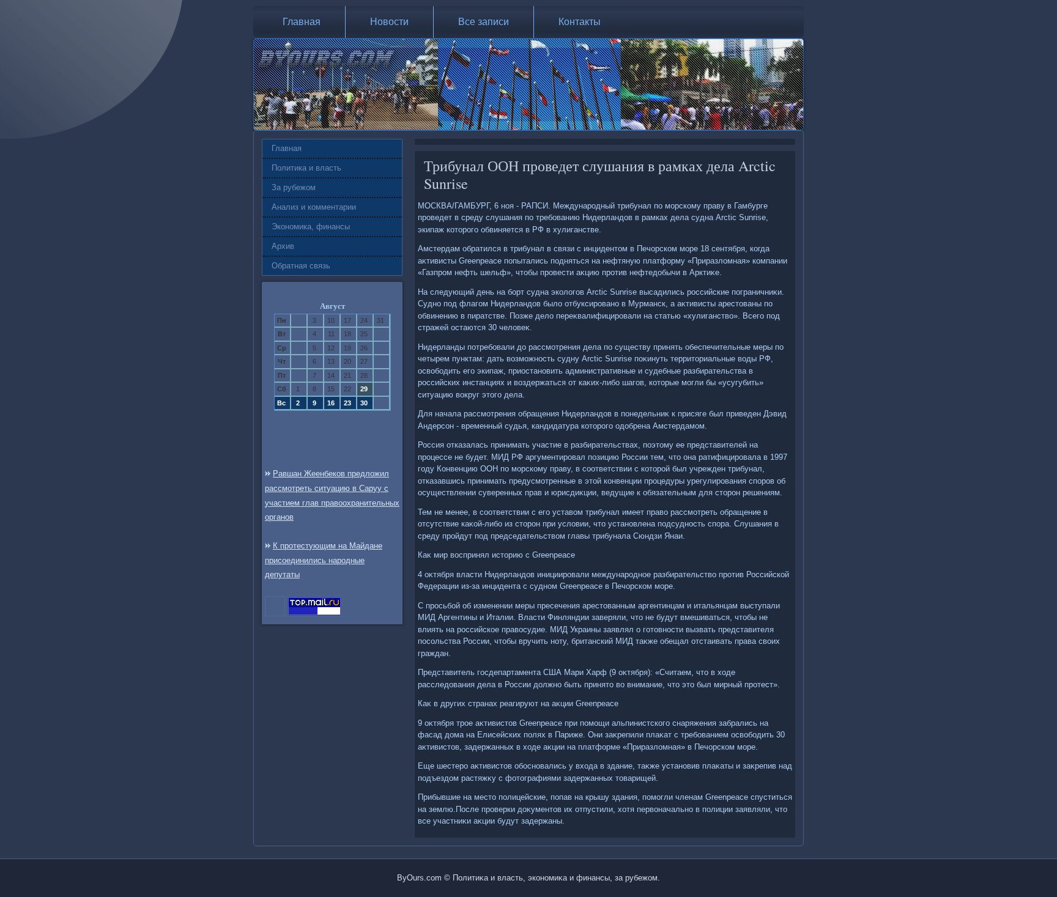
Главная (302, 22)
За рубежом (294, 187)
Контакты (579, 22)
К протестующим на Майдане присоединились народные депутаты (323, 560)
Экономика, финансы (311, 226)
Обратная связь (301, 265)
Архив (283, 246)
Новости (389, 22)
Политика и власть (306, 167)
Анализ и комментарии (314, 207)
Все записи (483, 22)
